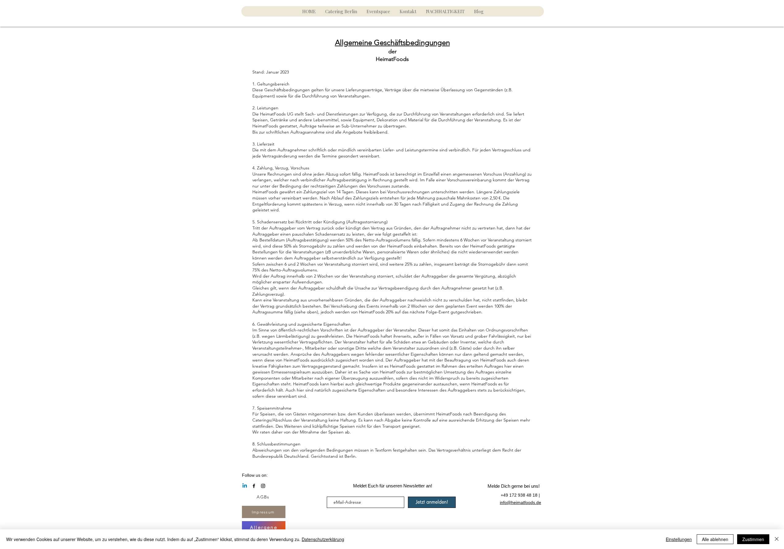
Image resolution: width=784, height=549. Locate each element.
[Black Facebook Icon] (254, 486)
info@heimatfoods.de (520, 502)
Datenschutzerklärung (323, 539)
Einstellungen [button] (679, 539)
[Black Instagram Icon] (263, 486)
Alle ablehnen (715, 539)
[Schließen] (776, 539)
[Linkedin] (244, 486)
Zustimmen (753, 539)
